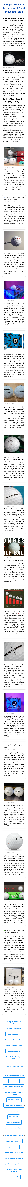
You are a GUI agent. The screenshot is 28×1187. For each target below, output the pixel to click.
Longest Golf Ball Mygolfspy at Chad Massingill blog (14, 8)
